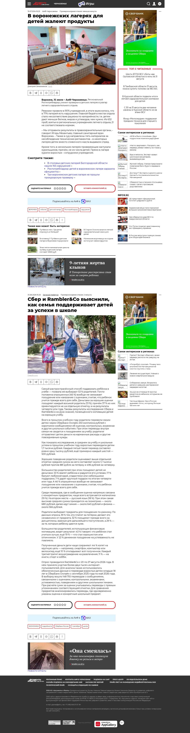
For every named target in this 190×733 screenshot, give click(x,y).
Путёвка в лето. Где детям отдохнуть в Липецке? (51, 231)
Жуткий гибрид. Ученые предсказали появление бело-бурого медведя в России (146, 166)
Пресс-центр (118, 679)
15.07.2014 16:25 (34, 11)
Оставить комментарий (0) (95, 188)
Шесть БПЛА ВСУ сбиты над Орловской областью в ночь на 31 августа (140, 76)
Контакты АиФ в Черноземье (77, 679)
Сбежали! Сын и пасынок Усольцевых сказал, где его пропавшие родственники (146, 184)
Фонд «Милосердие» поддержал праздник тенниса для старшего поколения (140, 121)
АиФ (50, 86)
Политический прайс (55, 685)
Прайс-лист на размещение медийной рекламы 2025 (133, 682)
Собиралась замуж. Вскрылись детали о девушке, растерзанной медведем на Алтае (144, 385)
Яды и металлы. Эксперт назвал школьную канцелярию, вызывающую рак (143, 157)
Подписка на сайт (101, 679)
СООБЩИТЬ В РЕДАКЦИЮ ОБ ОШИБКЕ (83, 685)
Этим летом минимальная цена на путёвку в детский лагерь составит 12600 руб (54, 249)
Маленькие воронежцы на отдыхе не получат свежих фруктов (98, 240)
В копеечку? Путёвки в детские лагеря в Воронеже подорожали (54, 240)
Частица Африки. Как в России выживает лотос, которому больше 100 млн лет (145, 403)
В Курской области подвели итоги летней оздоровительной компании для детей (140, 98)
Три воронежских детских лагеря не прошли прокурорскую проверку (72, 176)
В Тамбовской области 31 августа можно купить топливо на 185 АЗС (140, 87)
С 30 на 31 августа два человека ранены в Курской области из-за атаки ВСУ (140, 109)
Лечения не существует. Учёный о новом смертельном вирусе (144, 374)
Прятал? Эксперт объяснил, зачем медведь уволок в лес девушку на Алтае (144, 357)
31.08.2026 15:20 (34, 295)
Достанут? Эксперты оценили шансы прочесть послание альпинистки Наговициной (146, 175)
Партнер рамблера (84, 722)
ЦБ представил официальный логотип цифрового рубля (142, 200)
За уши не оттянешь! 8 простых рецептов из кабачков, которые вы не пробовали (146, 394)
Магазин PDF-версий (94, 682)
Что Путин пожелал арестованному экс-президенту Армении (144, 227)
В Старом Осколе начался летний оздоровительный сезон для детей (98, 232)
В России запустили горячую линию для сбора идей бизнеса (145, 236)
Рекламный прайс (54, 679)
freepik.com (33, 375)
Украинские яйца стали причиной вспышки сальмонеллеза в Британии (145, 209)
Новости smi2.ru (37, 286)
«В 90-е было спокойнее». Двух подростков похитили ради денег (144, 137)
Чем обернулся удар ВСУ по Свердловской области (141, 218)
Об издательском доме (137, 679)
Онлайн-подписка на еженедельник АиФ (64, 682)
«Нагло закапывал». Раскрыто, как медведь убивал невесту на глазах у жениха (145, 147)
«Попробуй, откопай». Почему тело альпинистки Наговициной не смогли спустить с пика (145, 366)
